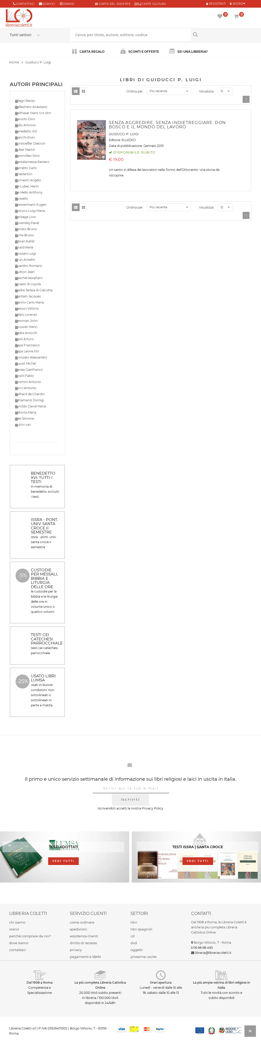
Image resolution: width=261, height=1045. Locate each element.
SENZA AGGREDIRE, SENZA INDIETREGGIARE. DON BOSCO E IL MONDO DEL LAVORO (167, 125)
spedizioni (78, 929)
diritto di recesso (83, 943)
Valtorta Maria (25, 412)
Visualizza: (206, 91)
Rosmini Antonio (28, 382)
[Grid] (83, 91)
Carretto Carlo (26, 168)
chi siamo (17, 922)
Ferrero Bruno (26, 229)
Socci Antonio (25, 388)
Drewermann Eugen (30, 205)
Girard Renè (24, 247)
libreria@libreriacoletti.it (213, 953)
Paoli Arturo (24, 339)
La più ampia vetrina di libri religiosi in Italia (221, 985)
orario (68, 4)
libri (133, 922)
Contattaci (25, 4)
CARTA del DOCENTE (114, 4)
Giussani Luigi (25, 253)
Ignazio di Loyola (28, 284)
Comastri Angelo (28, 180)
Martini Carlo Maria (29, 302)
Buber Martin (25, 150)
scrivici (49, 4)
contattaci (17, 950)
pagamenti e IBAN (85, 957)
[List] (76, 91)
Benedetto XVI (26, 131)
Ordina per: (134, 91)
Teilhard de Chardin (30, 394)
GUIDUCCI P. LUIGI (124, 134)
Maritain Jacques (28, 296)
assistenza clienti (84, 936)
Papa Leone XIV (27, 351)
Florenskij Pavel (27, 223)
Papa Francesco (27, 345)
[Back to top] (250, 1032)
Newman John (26, 321)
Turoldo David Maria (30, 406)
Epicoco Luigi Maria (30, 211)
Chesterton (23, 174)
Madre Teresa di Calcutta (34, 290)
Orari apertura (161, 982)
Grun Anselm (25, 260)
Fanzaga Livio (25, 217)
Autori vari (23, 425)
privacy (76, 950)
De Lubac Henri (27, 186)
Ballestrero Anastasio (31, 107)
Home (14, 62)
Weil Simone (24, 418)
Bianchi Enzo (25, 137)
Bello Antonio (25, 125)
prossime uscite (143, 957)
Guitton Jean (25, 272)
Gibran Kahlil (24, 241)
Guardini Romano (28, 266)
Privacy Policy (152, 808)
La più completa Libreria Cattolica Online (100, 985)
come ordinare (82, 922)
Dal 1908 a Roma (40, 982)
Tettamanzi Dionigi (29, 400)
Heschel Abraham (29, 278)
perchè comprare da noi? (30, 936)
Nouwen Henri (26, 327)
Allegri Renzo (25, 101)
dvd (133, 943)
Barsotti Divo (25, 119)
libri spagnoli (141, 929)
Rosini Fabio (24, 376)
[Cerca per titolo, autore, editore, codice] (221, 34)
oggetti (136, 950)
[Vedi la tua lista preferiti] (220, 17)
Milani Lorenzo (26, 315)
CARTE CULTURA (153, 4)
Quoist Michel (25, 363)
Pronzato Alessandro (31, 357)
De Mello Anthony (29, 192)
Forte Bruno (24, 235)
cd (132, 936)
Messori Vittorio (27, 308)
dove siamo (18, 943)
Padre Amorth (26, 333)
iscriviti (130, 799)
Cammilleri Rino (27, 156)
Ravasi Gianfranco (29, 370)
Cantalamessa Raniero (32, 162)
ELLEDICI (129, 140)
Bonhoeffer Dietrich (30, 143)
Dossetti (21, 198)
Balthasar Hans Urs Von (33, 113)
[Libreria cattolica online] (19, 18)
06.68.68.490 (203, 948)
